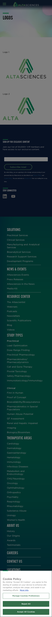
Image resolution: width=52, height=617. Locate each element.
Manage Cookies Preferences (26, 596)
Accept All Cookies (26, 612)
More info (24, 590)
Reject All (25, 604)
